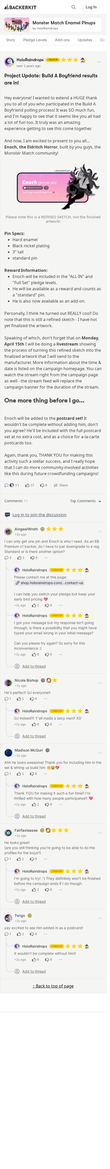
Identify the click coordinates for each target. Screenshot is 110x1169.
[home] (20, 7)
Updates (85, 40)
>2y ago (20, 534)
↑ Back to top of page (53, 986)
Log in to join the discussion (40, 515)
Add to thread (34, 666)
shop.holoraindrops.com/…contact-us (52, 583)
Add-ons (62, 40)
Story (10, 40)
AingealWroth (26, 529)
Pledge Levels (35, 40)
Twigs (20, 915)
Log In (91, 7)
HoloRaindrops (34, 570)
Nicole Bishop (26, 680)
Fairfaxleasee (26, 830)
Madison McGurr (29, 750)
